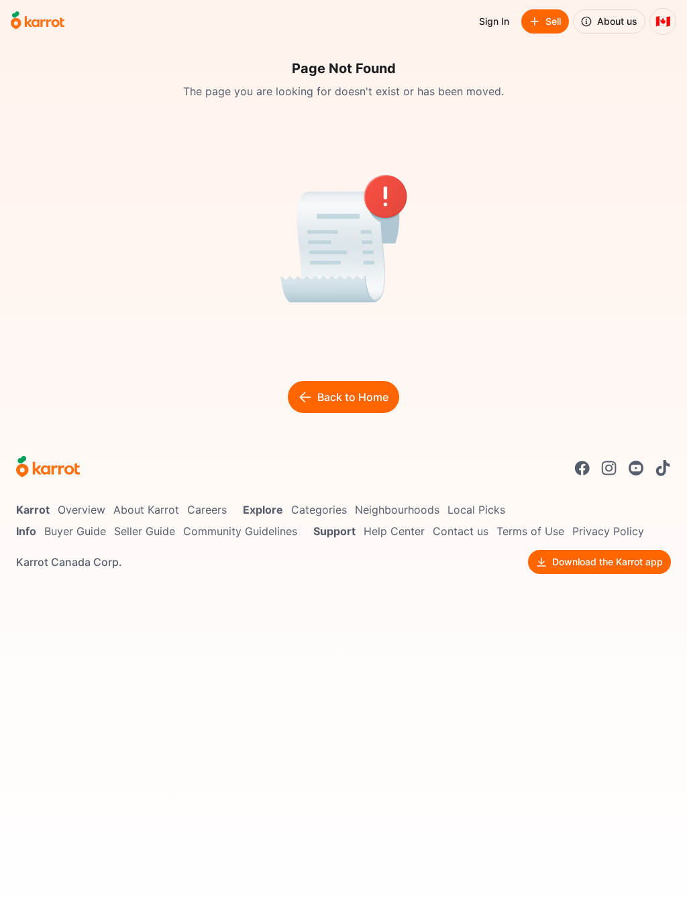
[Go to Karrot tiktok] (663, 468)
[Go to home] (37, 21)
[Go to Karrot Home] (48, 468)
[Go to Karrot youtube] (636, 468)
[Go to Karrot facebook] (582, 468)
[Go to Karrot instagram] (609, 468)
